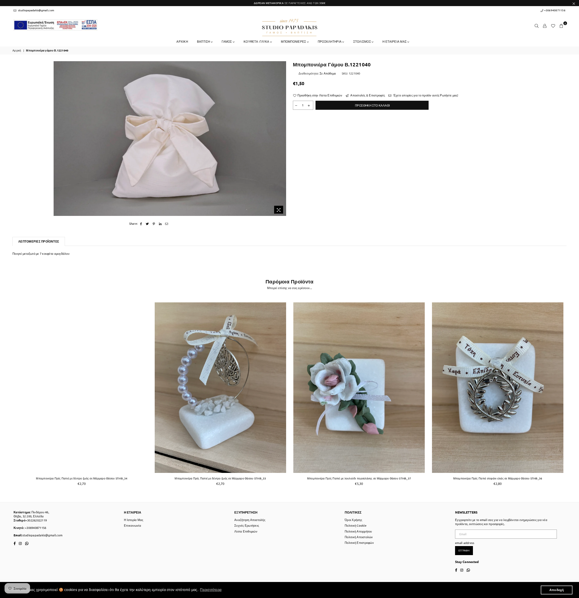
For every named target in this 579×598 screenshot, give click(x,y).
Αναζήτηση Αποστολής (249, 520)
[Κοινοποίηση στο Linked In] (160, 224)
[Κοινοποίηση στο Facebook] (141, 224)
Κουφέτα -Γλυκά (257, 41)
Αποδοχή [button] (556, 590)
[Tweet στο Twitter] (147, 224)
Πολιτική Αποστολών (359, 537)
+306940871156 (554, 10)
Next (572, 394)
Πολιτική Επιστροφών (359, 542)
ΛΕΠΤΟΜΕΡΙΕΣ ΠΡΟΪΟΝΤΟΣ (38, 241)
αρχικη (182, 41)
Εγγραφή (464, 550)
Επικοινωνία (132, 525)
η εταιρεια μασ (394, 41)
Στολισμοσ (362, 41)
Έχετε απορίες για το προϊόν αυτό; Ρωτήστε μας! (425, 95)
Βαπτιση (204, 41)
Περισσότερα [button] (210, 590)
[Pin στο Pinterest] (154, 224)
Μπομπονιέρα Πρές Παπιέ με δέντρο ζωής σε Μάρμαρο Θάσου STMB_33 (81, 478)
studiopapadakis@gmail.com (35, 10)
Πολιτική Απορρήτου (358, 531)
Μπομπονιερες (294, 41)
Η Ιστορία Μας (133, 520)
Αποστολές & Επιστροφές (367, 95)
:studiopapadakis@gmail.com (41, 535)
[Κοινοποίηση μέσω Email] (166, 224)
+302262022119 (36, 520)
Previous (7, 394)
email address (464, 543)
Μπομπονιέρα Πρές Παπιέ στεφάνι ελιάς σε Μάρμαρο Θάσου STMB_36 (359, 478)
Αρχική (16, 50)
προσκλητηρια (330, 41)
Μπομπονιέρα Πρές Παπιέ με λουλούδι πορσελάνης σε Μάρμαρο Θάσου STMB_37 (220, 478)
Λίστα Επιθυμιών (245, 531)
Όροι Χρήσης (353, 520)
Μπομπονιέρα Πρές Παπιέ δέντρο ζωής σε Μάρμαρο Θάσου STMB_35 (497, 478)
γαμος (227, 41)
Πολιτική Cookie (355, 525)
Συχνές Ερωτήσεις (246, 525)
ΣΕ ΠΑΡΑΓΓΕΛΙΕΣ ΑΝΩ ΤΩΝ (289, 3)
